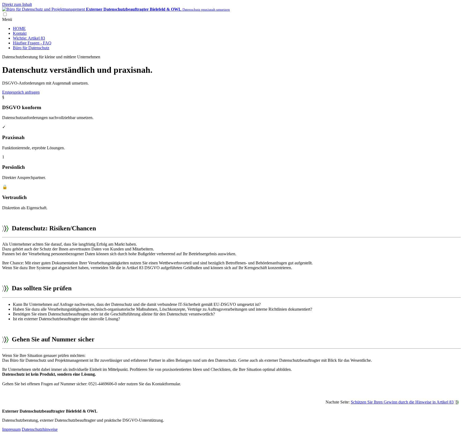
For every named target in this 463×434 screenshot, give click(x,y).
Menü (7, 19)
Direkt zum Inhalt (17, 4)
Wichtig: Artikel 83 (29, 38)
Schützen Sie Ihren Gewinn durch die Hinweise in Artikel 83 (402, 402)
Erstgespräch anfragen (21, 92)
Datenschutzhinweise (40, 429)
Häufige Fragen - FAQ (32, 43)
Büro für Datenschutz (31, 47)
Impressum (11, 429)
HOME (19, 28)
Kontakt (20, 33)
